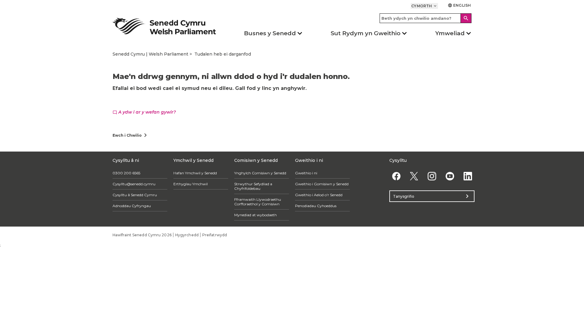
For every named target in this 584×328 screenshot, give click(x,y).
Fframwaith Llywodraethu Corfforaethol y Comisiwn (257, 201)
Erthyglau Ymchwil (190, 184)
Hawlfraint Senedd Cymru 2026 (142, 235)
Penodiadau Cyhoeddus (315, 205)
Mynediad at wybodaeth (255, 215)
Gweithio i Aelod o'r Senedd (318, 195)
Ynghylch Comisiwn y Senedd (260, 173)
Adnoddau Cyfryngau (132, 205)
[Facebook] (396, 176)
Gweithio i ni (306, 173)
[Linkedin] (467, 176)
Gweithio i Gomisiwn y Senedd (322, 184)
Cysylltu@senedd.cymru (134, 184)
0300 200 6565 (126, 173)
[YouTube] (450, 176)
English (459, 5)
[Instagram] (432, 176)
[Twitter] (414, 176)
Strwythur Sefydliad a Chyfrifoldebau (253, 186)
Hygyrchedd (187, 235)
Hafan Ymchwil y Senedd (195, 173)
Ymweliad (450, 33)
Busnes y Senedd (270, 33)
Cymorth (424, 6)
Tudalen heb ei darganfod (222, 54)
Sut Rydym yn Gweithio (366, 33)
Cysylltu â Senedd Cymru (135, 195)
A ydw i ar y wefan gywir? (144, 112)
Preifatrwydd (214, 235)
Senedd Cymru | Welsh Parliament (150, 54)
